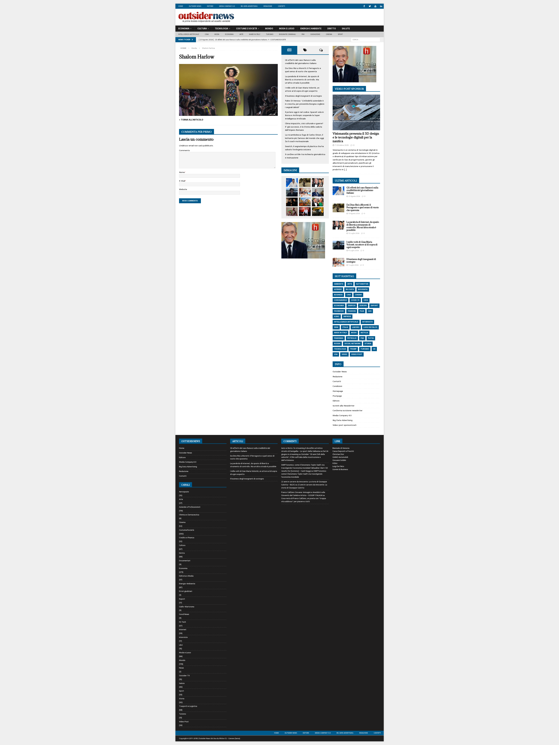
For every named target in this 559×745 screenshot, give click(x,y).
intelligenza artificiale (346, 321)
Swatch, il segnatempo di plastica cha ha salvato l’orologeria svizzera (304, 148)
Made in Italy (254, 34)
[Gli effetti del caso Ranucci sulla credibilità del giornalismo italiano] (292, 182)
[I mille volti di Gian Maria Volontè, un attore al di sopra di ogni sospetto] (292, 192)
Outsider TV (184, 675)
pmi (362, 338)
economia (339, 305)
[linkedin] (381, 6)
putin (371, 338)
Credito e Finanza (186, 537)
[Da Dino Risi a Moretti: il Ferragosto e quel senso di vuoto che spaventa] (305, 182)
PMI (303, 34)
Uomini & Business (340, 469)
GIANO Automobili (340, 457)
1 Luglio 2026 (353, 265)
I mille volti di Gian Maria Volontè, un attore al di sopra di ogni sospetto (302, 89)
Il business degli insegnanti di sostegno (303, 95)
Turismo (269, 34)
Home (180, 6)
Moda (216, 34)
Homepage (338, 391)
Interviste (183, 637)
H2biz (334, 463)
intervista (367, 321)
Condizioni (337, 386)
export (374, 305)
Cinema (329, 34)
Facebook (339, 311)
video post (356, 354)
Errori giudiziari (185, 591)
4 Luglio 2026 (354, 250)
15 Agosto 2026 (354, 213)
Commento (184, 150)
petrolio (352, 338)
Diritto (331, 28)
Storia (181, 698)
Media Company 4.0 (227, 6)
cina (349, 294)
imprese (347, 316)
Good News (184, 614)
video (344, 354)
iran (336, 327)
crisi (365, 300)
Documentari (184, 560)
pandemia (338, 338)
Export (182, 598)
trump (353, 349)
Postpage (337, 395)
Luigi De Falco (338, 466)
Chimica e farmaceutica (189, 514)
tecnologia (340, 349)
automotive (362, 284)
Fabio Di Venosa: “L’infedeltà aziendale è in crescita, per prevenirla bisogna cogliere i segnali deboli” (304, 104)
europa (363, 305)
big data (350, 289)
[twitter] (369, 6)
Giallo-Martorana (186, 606)
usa (336, 354)
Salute (346, 28)
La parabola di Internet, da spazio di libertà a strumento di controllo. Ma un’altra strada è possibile (302, 80)
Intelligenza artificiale (188, 34)
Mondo (269, 28)
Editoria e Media (186, 575)
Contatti (281, 6)
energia (351, 305)
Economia (183, 28)
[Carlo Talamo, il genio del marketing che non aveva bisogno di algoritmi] (318, 211)
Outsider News (195, 6)
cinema (358, 294)
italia (345, 327)
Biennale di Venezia (340, 448)
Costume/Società (186, 530)
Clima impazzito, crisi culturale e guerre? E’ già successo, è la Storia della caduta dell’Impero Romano (304, 127)
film (362, 311)
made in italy (340, 332)
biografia (363, 289)
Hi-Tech (182, 621)
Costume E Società (246, 28)
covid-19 (355, 300)
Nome (182, 172)
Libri (181, 645)
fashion (352, 311)
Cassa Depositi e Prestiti (343, 451)
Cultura (202, 28)
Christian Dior (338, 454)
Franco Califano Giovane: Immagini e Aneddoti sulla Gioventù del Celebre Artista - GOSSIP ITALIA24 (303, 494)
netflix (364, 332)
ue (374, 349)
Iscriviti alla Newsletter (343, 405)
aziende (338, 289)
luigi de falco (370, 327)
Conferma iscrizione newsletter (347, 410)
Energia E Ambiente (310, 28)
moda (354, 332)
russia (337, 343)
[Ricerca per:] (365, 39)
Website (183, 189)
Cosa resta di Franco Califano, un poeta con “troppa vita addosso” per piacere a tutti (303, 500)
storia (368, 343)
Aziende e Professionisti (189, 507)
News (181, 667)
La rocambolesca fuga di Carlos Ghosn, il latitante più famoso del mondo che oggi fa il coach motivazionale (304, 138)
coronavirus (340, 300)
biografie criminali (287, 34)
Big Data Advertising (249, 6)
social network (352, 343)
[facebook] (364, 6)
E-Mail (182, 180)
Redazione (267, 6)
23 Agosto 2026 (354, 196)
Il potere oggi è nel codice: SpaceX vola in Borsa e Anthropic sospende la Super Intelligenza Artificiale (304, 115)
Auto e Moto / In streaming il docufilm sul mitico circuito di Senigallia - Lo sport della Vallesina (302, 450)
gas (370, 311)
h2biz (336, 316)
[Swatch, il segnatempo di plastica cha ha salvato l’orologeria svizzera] (292, 211)
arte (349, 284)
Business (338, 294)
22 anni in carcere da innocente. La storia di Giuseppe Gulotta (304, 486)
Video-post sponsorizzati (344, 425)
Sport (340, 34)
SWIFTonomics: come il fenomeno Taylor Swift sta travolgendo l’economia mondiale (304, 474)
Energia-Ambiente (187, 583)
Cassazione (315, 34)
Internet (182, 629)
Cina (207, 34)
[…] (345, 169)
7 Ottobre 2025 (342, 145)
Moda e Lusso (185, 652)
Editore (210, 6)
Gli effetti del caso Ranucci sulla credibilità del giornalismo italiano (300, 61)
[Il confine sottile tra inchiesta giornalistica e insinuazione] (305, 211)
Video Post (184, 721)
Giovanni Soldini (339, 460)
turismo (365, 349)
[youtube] (375, 6)
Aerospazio (184, 491)
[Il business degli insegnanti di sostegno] (305, 192)
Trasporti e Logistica (188, 706)
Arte (241, 34)
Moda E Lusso (286, 28)
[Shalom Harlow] (228, 114)
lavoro (355, 327)
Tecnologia (221, 28)
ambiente (338, 284)
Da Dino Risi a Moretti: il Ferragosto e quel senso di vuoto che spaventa (303, 70)
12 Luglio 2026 (354, 233)
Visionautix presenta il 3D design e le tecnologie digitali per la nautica (356, 137)
